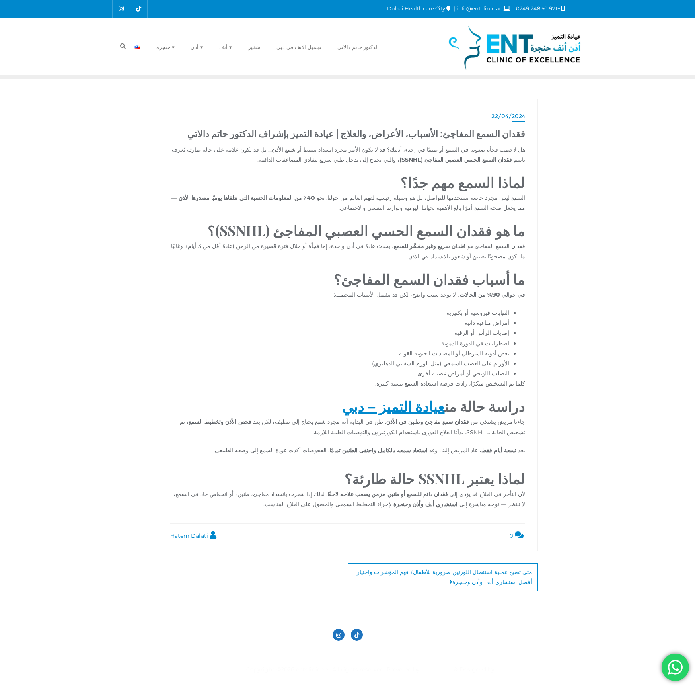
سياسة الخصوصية (337, 652)
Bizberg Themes (223, 669)
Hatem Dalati (190, 535)
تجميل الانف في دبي (394, 652)
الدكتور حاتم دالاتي (452, 652)
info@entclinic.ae (479, 8)
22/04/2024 (508, 116)
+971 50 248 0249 (538, 8)
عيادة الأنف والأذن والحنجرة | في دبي (260, 652)
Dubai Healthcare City (416, 8)
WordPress (437, 669)
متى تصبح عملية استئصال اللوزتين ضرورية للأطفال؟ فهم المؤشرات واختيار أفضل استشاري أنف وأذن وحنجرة (444, 577)
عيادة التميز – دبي (393, 405)
